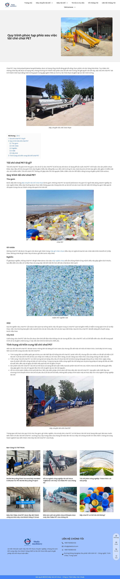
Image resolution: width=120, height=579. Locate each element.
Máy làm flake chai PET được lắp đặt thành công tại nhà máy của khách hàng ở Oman (23, 516)
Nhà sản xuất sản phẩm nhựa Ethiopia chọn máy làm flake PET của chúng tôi (59, 516)
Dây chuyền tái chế (43, 3)
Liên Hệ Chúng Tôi (108, 3)
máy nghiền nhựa (58, 261)
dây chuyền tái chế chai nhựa (32, 183)
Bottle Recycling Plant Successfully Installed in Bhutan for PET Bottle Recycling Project (23, 480)
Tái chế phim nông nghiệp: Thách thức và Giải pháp (95, 480)
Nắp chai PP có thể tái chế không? (92, 515)
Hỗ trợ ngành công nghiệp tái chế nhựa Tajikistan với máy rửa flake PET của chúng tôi (59, 481)
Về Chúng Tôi (93, 3)
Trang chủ (28, 3)
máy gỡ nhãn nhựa (57, 251)
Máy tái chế (61, 3)
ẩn (18, 136)
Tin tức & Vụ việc (78, 3)
